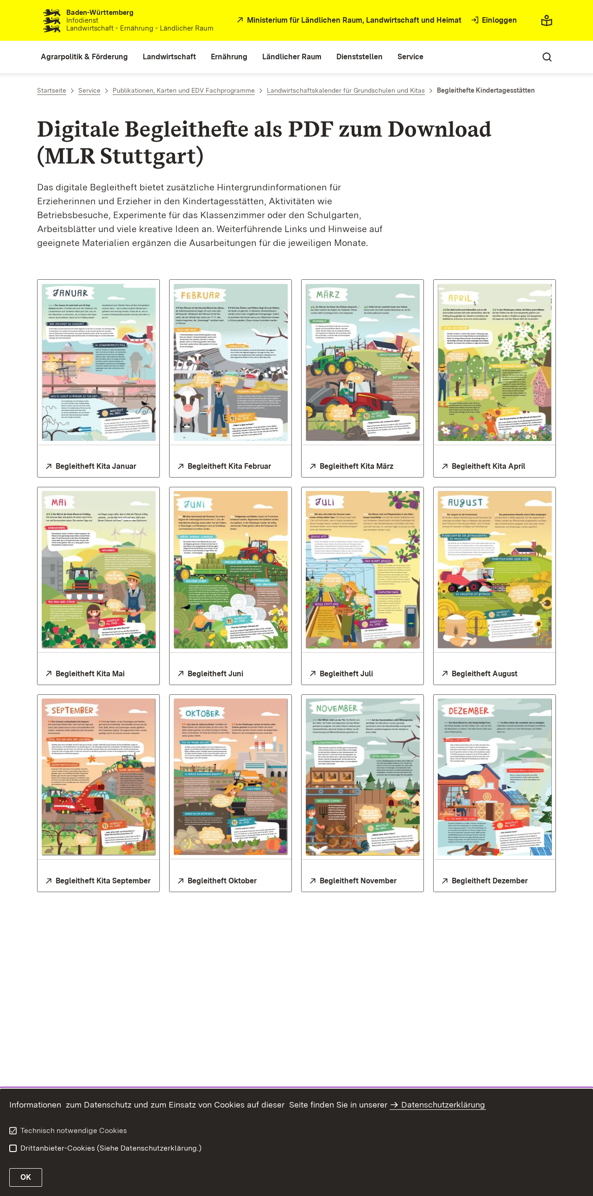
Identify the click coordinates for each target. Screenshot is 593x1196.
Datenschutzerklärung (443, 1104)
